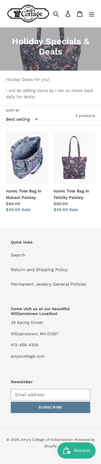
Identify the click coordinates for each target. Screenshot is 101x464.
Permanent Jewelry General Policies (48, 284)
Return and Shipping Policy (39, 269)
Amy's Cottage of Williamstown (47, 440)
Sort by (13, 110)
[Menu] (91, 14)
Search (18, 255)
